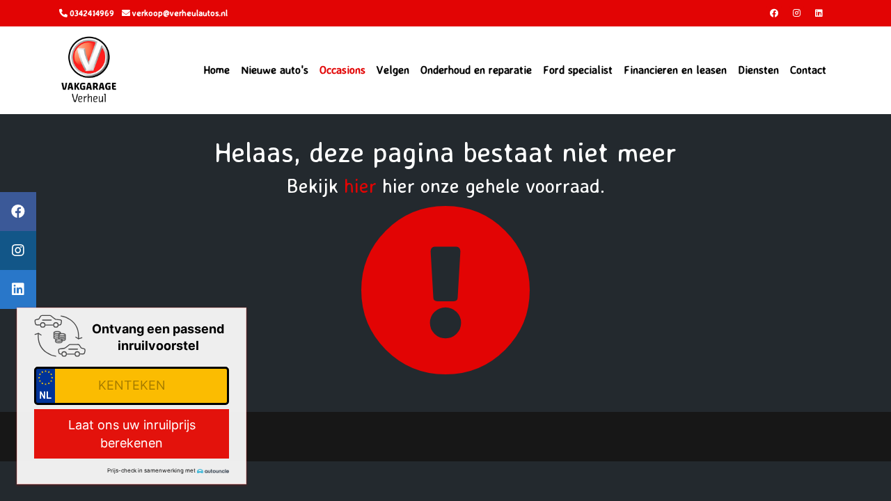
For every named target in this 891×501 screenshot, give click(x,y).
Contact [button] (808, 70)
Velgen (393, 70)
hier (360, 185)
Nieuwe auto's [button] (274, 70)
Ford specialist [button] (578, 70)
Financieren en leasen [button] (675, 70)
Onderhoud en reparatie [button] (476, 70)
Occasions (342, 70)
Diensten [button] (758, 70)
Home (216, 70)
